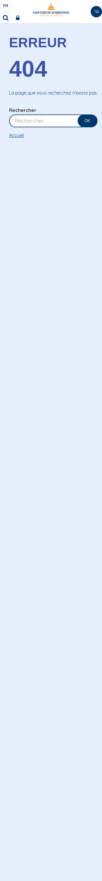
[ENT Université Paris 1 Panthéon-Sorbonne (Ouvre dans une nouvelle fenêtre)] (19, 18)
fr (6, 7)
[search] (5, 17)
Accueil (16, 135)
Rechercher (22, 110)
